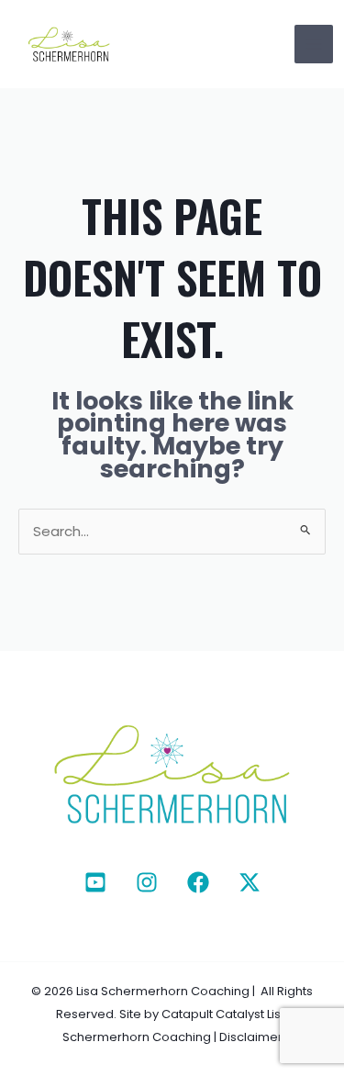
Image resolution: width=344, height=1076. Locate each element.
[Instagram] (147, 882)
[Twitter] (250, 882)
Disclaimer (251, 1037)
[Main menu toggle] (314, 44)
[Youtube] (95, 882)
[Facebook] (198, 882)
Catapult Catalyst (212, 1014)
